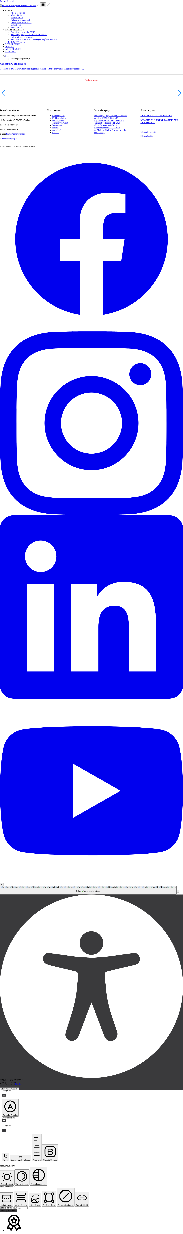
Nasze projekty (58, 120)
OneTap (18, 1084)
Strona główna (58, 115)
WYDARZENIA (12, 44)
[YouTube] (91, 882)
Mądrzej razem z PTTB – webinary (109, 120)
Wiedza (55, 128)
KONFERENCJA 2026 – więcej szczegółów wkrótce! (34, 39)
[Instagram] (91, 514)
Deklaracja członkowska (21, 22)
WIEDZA (9, 46)
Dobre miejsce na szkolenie (22, 37)
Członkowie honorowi (20, 20)
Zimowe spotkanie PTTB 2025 (107, 128)
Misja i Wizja (16, 15)
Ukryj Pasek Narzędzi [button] (9, 1089)
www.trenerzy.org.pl (8, 138)
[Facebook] (91, 330)
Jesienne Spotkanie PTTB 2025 (107, 123)
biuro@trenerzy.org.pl (15, 134)
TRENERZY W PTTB (15, 42)
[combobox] (88, 890)
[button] (3, 93)
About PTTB (16, 27)
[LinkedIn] (91, 698)
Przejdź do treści (7, 1)
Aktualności (57, 130)
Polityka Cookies (147, 136)
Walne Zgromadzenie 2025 (105, 125)
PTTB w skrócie (18, 13)
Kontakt (55, 132)
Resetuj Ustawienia (8, 1211)
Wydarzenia (57, 125)
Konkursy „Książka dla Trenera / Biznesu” (29, 34)
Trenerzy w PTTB (60, 123)
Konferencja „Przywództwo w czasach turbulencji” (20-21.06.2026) (110, 116)
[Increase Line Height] (4, 1120)
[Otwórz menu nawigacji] (43, 4)
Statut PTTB (16, 25)
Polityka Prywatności (148, 132)
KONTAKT (10, 51)
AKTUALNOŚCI (13, 49)
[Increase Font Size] (4, 1085)
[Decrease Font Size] (4, 1095)
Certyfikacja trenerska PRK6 (23, 32)
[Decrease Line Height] (4, 1130)
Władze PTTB (17, 18)
